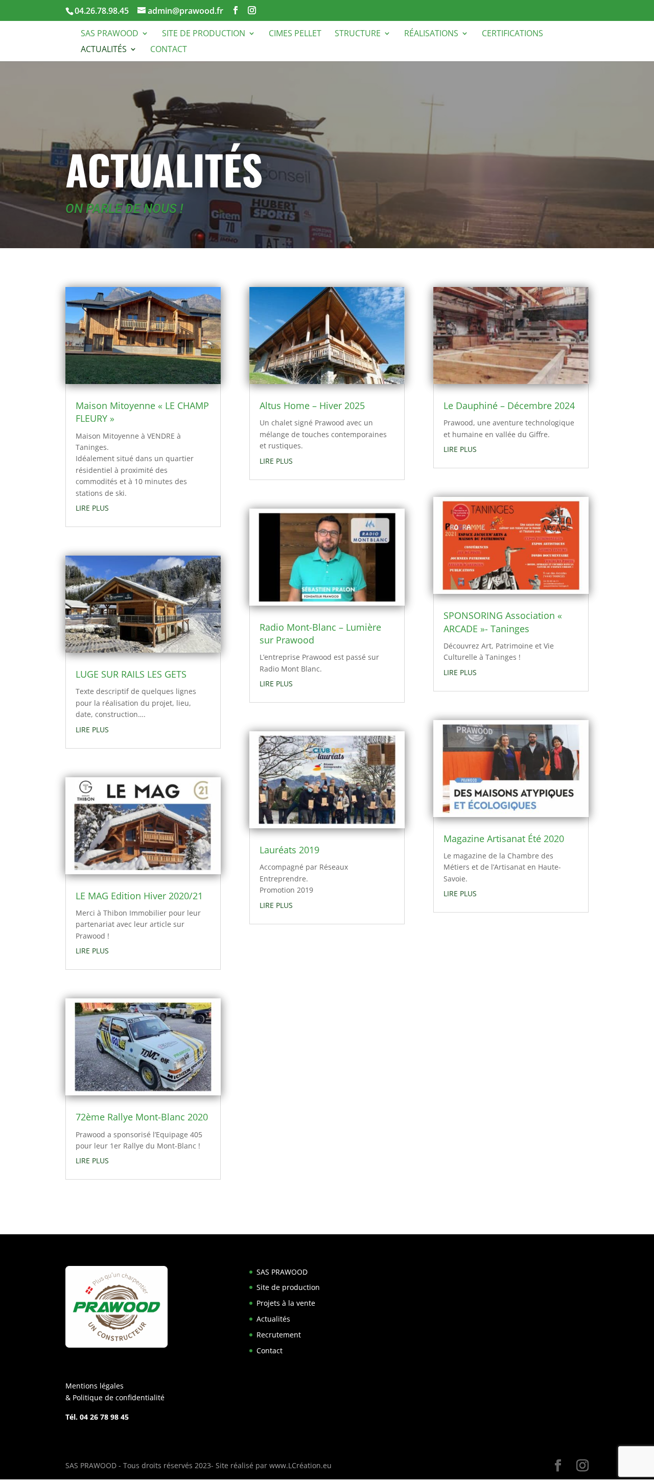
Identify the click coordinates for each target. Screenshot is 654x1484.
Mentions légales (94, 1386)
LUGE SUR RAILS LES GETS (131, 674)
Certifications (512, 34)
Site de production (203, 34)
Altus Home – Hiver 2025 (312, 405)
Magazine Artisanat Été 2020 (503, 838)
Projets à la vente (285, 1303)
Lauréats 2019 (289, 850)
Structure (358, 34)
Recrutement (278, 1334)
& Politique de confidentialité (115, 1397)
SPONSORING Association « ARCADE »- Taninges (502, 621)
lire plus (92, 508)
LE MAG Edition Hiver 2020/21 (139, 896)
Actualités (104, 50)
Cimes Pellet (295, 34)
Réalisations (431, 34)
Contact (168, 50)
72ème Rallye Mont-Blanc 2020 (142, 1117)
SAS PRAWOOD (109, 34)
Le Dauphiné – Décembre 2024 (509, 405)
